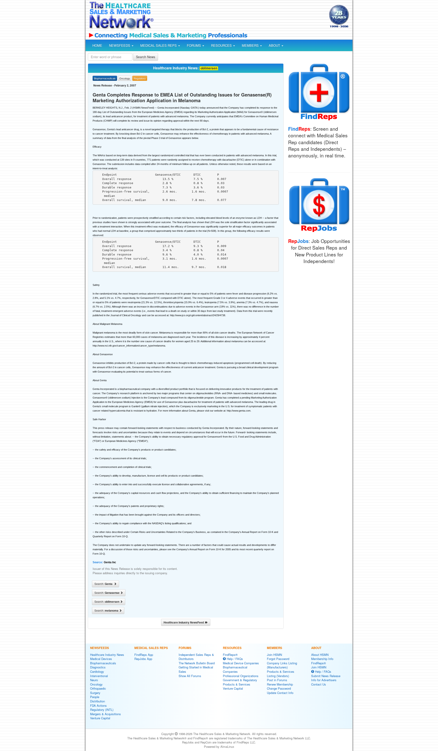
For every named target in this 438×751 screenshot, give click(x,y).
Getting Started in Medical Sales (196, 669)
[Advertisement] (241, 16)
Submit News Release (325, 676)
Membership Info (322, 659)
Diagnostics (98, 667)
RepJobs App (143, 659)
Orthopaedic (98, 688)
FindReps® (230, 654)
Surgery (95, 693)
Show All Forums (190, 676)
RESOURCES (222, 45)
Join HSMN (274, 654)
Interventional (99, 676)
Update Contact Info (280, 693)
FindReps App (143, 654)
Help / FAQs (234, 659)
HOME (97, 45)
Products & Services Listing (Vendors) (280, 673)
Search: (104, 584)
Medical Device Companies (241, 663)
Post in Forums (277, 680)
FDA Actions (98, 705)
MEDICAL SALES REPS (159, 45)
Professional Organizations (240, 676)
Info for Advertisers (323, 680)
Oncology (96, 684)
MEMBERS (251, 45)
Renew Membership (280, 684)
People (94, 697)
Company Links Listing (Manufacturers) (282, 665)
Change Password (279, 688)
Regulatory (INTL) (101, 709)
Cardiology (97, 671)
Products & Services (236, 684)
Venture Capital (100, 718)
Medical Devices (101, 659)
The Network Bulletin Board (197, 663)
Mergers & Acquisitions (105, 714)
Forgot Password (278, 659)
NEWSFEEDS (120, 45)
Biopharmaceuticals (103, 663)
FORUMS (194, 45)
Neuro (94, 680)
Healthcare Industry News (107, 654)
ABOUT (275, 45)
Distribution (97, 701)
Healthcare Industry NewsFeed (184, 622)
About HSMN (319, 654)
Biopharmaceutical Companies (235, 669)
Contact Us (318, 684)
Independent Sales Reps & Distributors (196, 656)
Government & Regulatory (240, 680)
